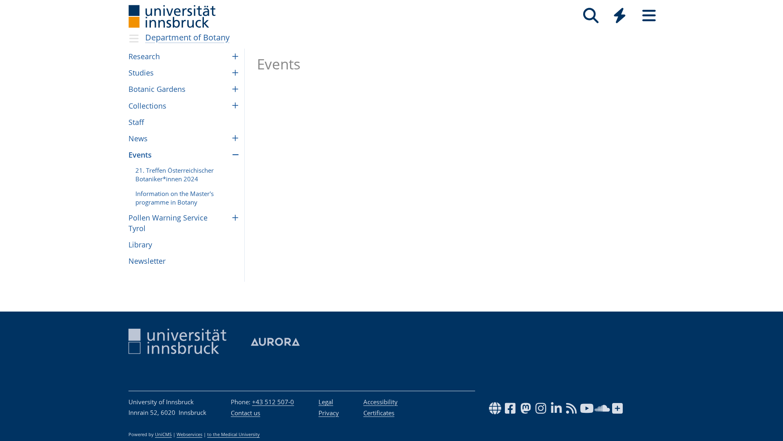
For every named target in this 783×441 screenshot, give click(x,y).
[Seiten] (649, 15)
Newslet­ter (147, 261)
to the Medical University (233, 434)
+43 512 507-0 (273, 402)
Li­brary (140, 244)
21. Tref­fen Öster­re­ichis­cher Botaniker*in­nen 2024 (174, 174)
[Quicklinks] (619, 15)
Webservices (189, 434)
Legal (326, 402)
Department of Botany (187, 37)
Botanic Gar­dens (157, 89)
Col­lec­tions (147, 106)
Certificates (378, 413)
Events (140, 155)
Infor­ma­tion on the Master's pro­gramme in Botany (174, 197)
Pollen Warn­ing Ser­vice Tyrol (168, 223)
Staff (136, 122)
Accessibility (380, 402)
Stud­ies (141, 73)
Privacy (329, 413)
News (138, 138)
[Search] (590, 15)
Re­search (144, 56)
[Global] (620, 16)
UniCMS (163, 434)
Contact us (245, 413)
